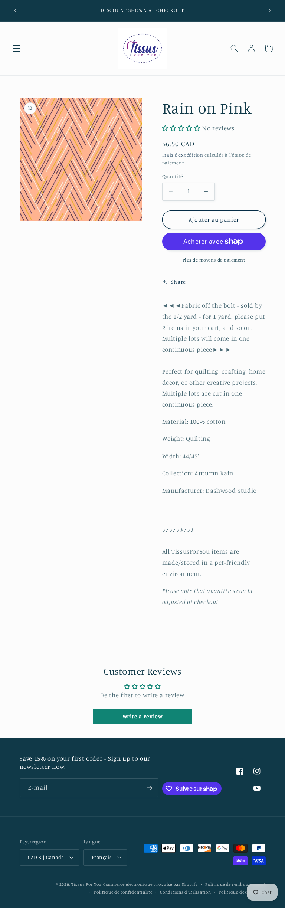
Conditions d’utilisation (185, 892)
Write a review (142, 716)
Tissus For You (86, 884)
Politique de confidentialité (123, 892)
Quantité (172, 176)
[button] (16, 48)
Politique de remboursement (235, 884)
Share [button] (178, 282)
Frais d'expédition (182, 155)
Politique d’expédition (242, 892)
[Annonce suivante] (270, 10)
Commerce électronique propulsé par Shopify (150, 884)
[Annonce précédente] (15, 10)
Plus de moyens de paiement (214, 260)
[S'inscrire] (149, 787)
